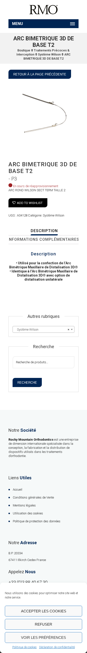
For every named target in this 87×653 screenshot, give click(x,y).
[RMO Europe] (43, 9)
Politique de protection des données (36, 521)
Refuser (43, 624)
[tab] (44, 231)
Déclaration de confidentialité (57, 647)
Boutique (23, 50)
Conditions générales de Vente (33, 497)
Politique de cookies (24, 647)
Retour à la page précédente (39, 74)
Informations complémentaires (43, 239)
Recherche (27, 382)
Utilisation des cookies (28, 513)
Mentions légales (24, 505)
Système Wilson (49, 54)
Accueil (17, 489)
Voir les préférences (43, 637)
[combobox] (43, 329)
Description (44, 230)
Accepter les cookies (43, 611)
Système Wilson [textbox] (42, 329)
